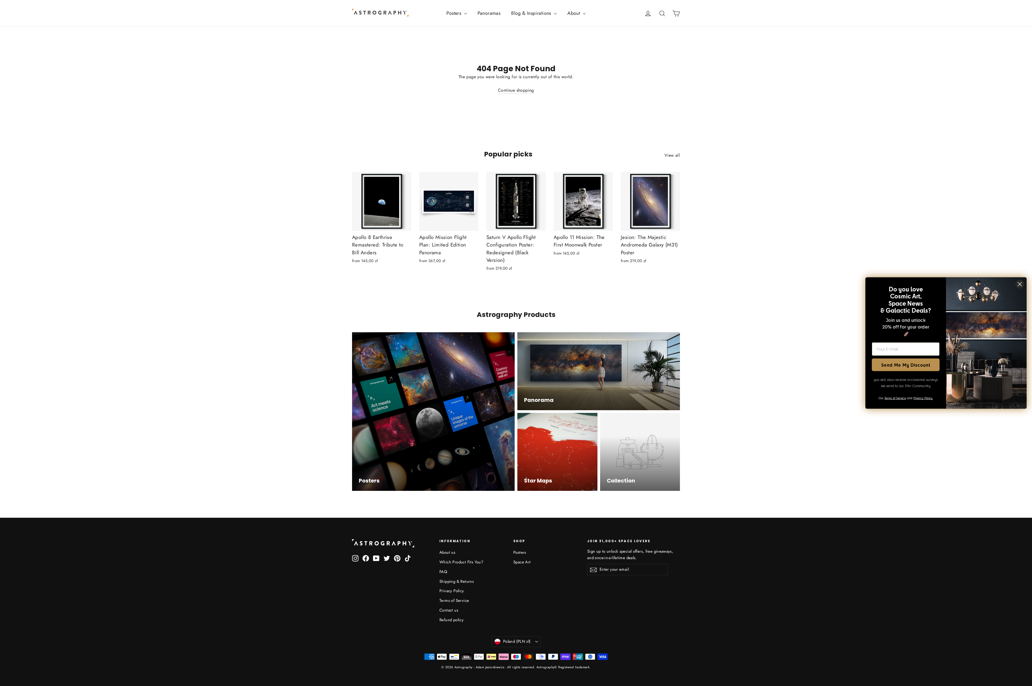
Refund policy (451, 620)
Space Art (522, 562)
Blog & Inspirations (532, 13)
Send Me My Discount (905, 365)
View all (672, 155)
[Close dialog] (1019, 284)
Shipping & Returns (456, 581)
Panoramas (489, 13)
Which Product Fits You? (461, 562)
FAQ (443, 572)
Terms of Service (454, 600)
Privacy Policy (451, 591)
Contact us (448, 610)
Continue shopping (516, 90)
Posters (454, 13)
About (574, 13)
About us (447, 552)
